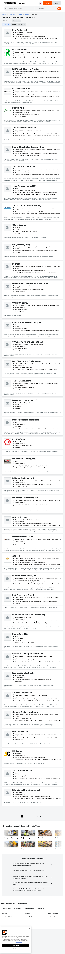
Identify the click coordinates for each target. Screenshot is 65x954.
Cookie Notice (19, 942)
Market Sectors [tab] (17, 908)
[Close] (29, 929)
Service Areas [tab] (40, 908)
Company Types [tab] (7, 908)
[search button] (59, 8)
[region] (15, 940)
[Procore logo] (10, 3)
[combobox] (47, 9)
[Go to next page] (43, 816)
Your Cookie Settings (16, 948)
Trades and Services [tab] (29, 908)
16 (40, 816)
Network (21, 3)
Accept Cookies (15, 945)
